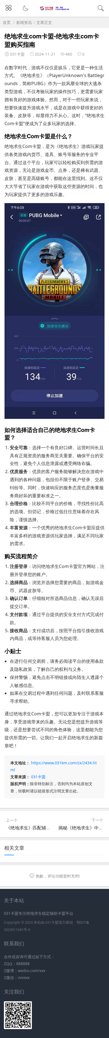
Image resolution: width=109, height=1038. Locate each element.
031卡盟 (38, 776)
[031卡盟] (55, 9)
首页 (7, 22)
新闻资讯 (24, 22)
